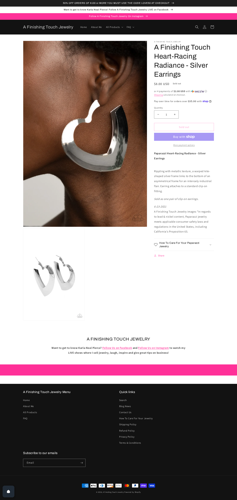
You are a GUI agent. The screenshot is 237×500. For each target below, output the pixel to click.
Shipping (158, 94)
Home (26, 400)
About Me (28, 406)
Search (123, 400)
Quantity (158, 107)
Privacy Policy (126, 436)
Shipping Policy (127, 424)
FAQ (25, 418)
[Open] (8, 491)
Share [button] (161, 255)
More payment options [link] (184, 145)
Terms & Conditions (130, 442)
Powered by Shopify (132, 492)
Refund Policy (127, 430)
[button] (114, 27)
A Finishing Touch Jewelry (113, 492)
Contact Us (125, 412)
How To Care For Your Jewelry (136, 418)
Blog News (125, 406)
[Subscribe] (81, 463)
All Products (30, 412)
